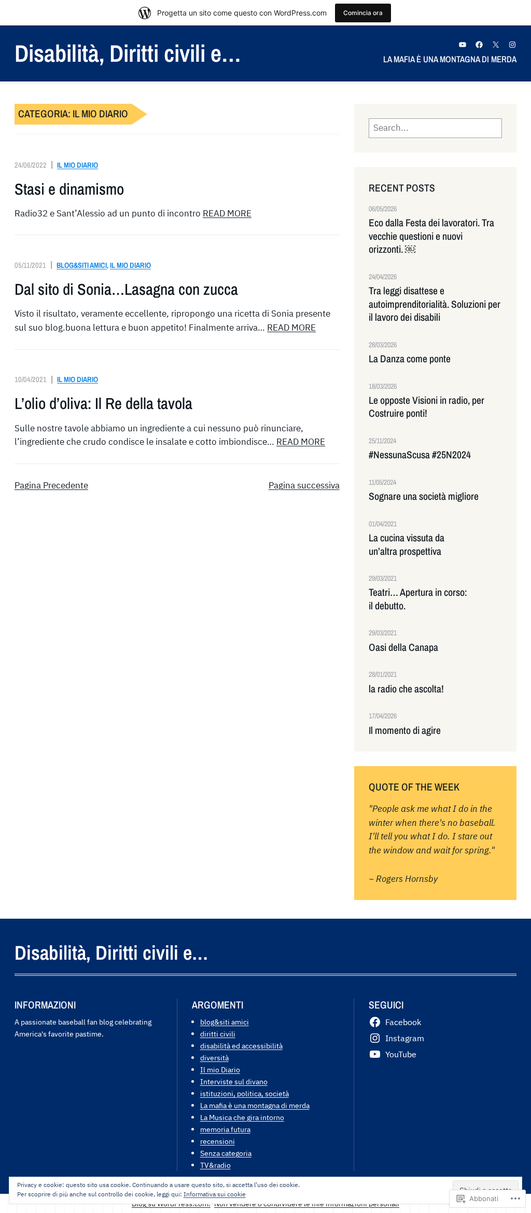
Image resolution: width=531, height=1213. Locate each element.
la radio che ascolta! (406, 689)
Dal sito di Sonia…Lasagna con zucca (126, 289)
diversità (214, 1057)
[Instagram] (512, 44)
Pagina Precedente (51, 485)
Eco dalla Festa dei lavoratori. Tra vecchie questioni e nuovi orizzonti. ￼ (431, 236)
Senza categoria (225, 1153)
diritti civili (217, 1034)
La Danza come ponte (410, 358)
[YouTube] (462, 44)
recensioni (217, 1141)
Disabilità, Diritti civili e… (128, 53)
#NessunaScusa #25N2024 (420, 454)
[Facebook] (479, 44)
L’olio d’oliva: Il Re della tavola (103, 403)
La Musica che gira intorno (242, 1117)
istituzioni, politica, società (244, 1093)
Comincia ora (363, 13)
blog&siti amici (82, 265)
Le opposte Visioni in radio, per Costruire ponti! (426, 407)
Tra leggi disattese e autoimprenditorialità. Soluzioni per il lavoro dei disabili (434, 304)
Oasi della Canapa (403, 647)
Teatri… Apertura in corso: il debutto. (418, 599)
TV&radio (215, 1165)
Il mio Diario (77, 165)
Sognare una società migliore (424, 496)
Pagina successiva (304, 485)
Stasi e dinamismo (69, 189)
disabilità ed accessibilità (241, 1046)
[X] (496, 44)
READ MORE (227, 213)
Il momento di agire (405, 730)
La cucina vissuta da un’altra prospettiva (406, 544)
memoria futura (225, 1129)
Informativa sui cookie (215, 1194)
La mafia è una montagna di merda (255, 1105)
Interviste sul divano (234, 1081)
